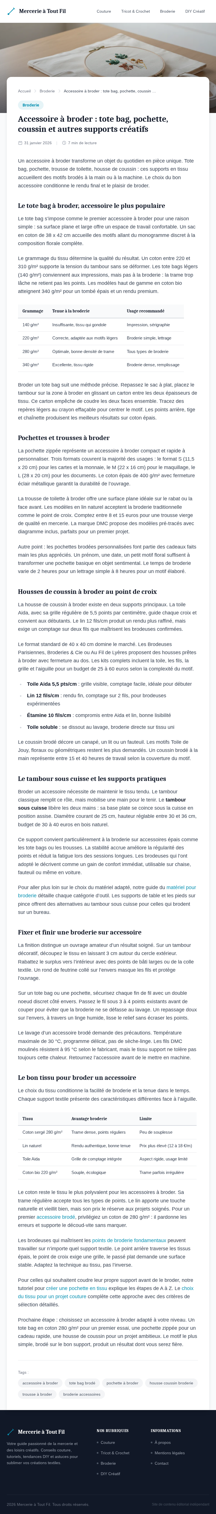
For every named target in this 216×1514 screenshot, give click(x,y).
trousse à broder (37, 1394)
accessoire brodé (56, 1217)
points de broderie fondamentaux (129, 1240)
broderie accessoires (81, 1394)
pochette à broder (122, 1383)
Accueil (24, 91)
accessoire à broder (40, 1383)
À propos (163, 1442)
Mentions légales (170, 1453)
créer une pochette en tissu (76, 1288)
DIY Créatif (195, 11)
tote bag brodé (82, 1383)
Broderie (167, 11)
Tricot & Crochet (135, 11)
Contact (161, 1463)
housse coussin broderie (171, 1383)
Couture (104, 11)
